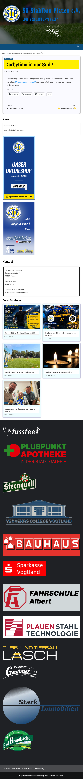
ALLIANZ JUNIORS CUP (15, 106)
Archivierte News (11, 126)
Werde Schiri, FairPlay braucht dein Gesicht (20, 333)
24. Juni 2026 (9, 375)
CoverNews (48, 775)
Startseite (6, 768)
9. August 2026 (9, 336)
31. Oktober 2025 (10, 414)
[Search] (78, 46)
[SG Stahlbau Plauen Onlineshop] (19, 168)
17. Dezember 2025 (50, 375)
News (6, 327)
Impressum (16, 768)
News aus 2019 (8, 59)
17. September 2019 (12, 71)
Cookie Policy (39, 768)
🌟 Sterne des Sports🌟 (67, 106)
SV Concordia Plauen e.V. (25, 82)
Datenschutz (27, 768)
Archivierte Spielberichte (14, 130)
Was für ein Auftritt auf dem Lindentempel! (19, 372)
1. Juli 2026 (48, 338)
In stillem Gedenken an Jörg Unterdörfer (58, 372)
